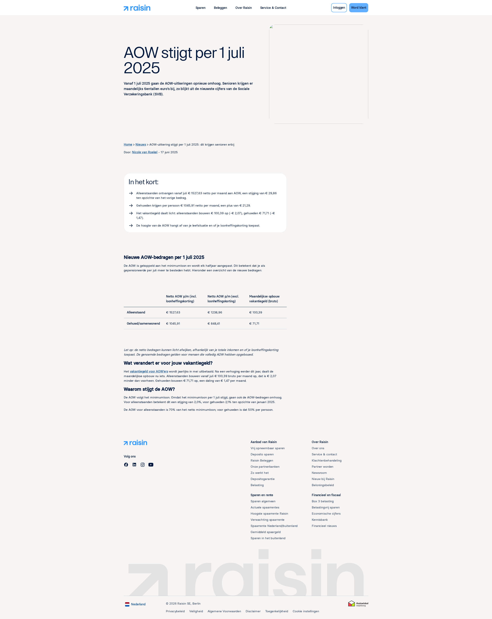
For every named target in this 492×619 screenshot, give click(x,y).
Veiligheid (196, 611)
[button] (200, 8)
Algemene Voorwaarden (224, 611)
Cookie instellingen (306, 611)
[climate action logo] (358, 604)
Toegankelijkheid (276, 611)
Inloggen (339, 7)
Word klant (358, 7)
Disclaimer (253, 611)
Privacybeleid (175, 611)
